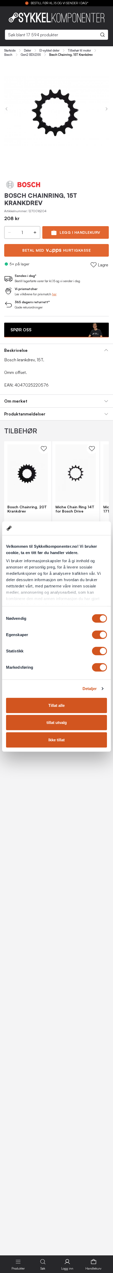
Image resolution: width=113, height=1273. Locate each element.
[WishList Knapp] (44, 448)
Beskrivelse (16, 350)
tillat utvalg (57, 722)
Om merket (15, 401)
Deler (27, 50)
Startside (10, 50)
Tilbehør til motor (79, 50)
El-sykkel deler (49, 50)
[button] (9, 232)
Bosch (8, 55)
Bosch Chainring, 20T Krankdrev (27, 509)
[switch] (99, 635)
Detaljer (90, 688)
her (54, 294)
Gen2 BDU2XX (31, 55)
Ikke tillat (56, 740)
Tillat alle (56, 705)
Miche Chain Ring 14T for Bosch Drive (74, 509)
